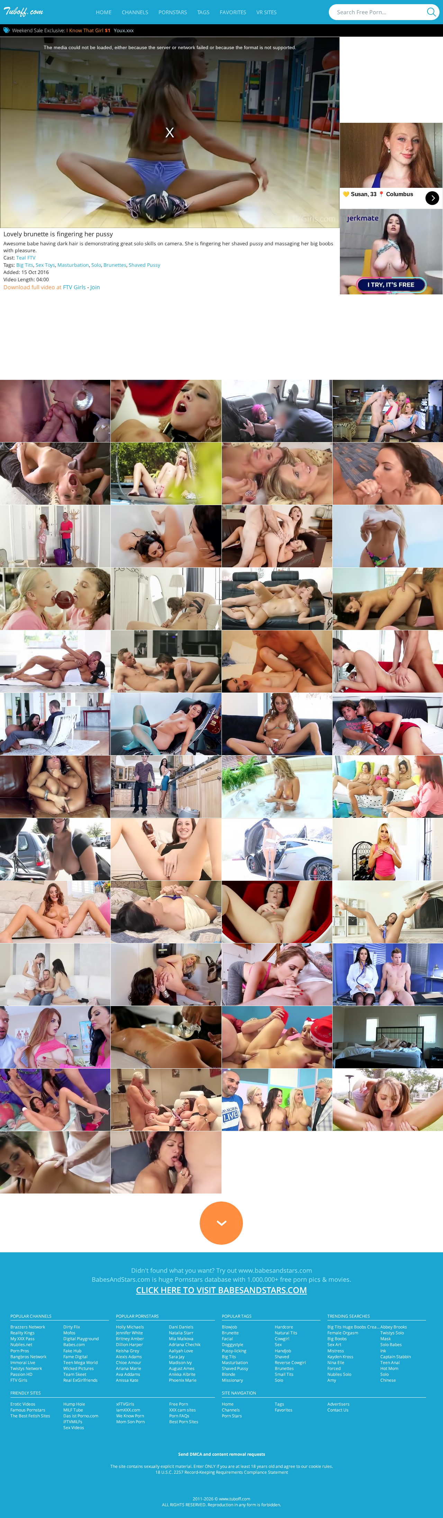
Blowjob (229, 1327)
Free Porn (178, 1404)
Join (95, 287)
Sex (278, 1344)
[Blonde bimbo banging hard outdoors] (388, 536)
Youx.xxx (124, 30)
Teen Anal (390, 1362)
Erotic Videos (22, 1404)
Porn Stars (232, 1416)
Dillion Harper (129, 1344)
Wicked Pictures (78, 1368)
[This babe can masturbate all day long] (277, 849)
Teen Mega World (80, 1362)
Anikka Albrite (182, 1374)
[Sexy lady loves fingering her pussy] (166, 849)
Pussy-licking (234, 1351)
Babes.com (74, 1344)
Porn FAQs (179, 1416)
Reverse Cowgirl (290, 1362)
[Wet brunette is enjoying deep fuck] (166, 1037)
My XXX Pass (22, 1339)
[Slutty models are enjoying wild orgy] (55, 1100)
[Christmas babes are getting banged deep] (277, 1037)
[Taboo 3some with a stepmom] (277, 536)
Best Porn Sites (183, 1422)
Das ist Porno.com (80, 1416)
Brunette (230, 1333)
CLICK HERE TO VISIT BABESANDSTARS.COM (221, 1290)
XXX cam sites (182, 1410)
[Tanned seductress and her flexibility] (55, 787)
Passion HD (21, 1374)
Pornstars (173, 12)
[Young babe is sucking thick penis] (388, 1100)
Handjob (283, 1351)
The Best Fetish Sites (30, 1416)
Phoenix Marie (183, 1380)
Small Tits (284, 1374)
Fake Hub (72, 1351)
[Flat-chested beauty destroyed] (388, 599)
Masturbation (73, 265)
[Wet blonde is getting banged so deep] (277, 787)
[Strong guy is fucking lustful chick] (166, 599)
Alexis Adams (129, 1357)
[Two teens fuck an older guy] (55, 974)
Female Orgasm (342, 1333)
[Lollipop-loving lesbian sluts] (55, 599)
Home (103, 12)
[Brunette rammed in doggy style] (277, 661)
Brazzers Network (27, 1327)
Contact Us (338, 1410)
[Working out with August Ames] (55, 912)
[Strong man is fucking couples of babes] (166, 1100)
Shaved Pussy (144, 265)
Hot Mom (389, 1368)
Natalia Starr (181, 1333)
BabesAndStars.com (121, 1279)
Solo (96, 265)
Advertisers (338, 1404)
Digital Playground (81, 1339)
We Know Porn (130, 1416)
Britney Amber (130, 1339)
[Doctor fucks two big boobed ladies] (55, 1037)
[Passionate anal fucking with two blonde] (277, 473)
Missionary (232, 1380)
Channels (135, 12)
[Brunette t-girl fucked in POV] (166, 1162)
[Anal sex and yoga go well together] (277, 974)
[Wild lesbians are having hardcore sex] (166, 974)
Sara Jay (176, 1357)
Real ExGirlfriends (80, 1380)
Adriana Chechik (184, 1344)
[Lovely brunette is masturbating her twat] (166, 724)
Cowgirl (282, 1339)
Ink (383, 1351)
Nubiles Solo (339, 1374)
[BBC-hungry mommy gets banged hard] (55, 473)
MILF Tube (73, 1410)
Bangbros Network (28, 1357)
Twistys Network (26, 1368)
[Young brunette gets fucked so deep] (55, 661)
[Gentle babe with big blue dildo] (388, 912)
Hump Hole (74, 1404)
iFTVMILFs (72, 1422)
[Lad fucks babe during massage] (55, 1162)
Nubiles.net (21, 1344)
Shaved (282, 1357)
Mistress (335, 1351)
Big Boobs (337, 1339)
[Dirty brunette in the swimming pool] (55, 849)
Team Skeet (74, 1374)
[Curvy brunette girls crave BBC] (166, 536)
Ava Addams (128, 1374)
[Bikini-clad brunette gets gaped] (388, 661)
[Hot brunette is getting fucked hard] (388, 1037)
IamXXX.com (128, 1410)
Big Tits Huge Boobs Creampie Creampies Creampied (379, 1327)
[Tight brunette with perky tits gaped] (277, 599)
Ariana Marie (128, 1368)
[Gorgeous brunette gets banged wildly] (166, 787)
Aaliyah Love (181, 1351)
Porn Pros (19, 1351)
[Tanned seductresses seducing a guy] (55, 724)
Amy (331, 1380)
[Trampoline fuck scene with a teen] (166, 473)
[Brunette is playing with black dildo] (277, 912)
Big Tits (24, 265)
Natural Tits (286, 1333)
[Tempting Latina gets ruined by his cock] (55, 411)
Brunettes (114, 265)
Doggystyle (232, 1344)
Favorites (233, 12)
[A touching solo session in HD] (166, 912)
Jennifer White (129, 1333)
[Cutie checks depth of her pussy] (277, 724)
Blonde (228, 1374)
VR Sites (266, 12)
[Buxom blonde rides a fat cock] (166, 411)
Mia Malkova (181, 1339)
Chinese (388, 1380)
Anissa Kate (127, 1380)
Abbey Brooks (393, 1327)
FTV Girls (74, 287)
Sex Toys (45, 265)
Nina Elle (335, 1362)
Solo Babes (391, 1344)
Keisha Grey (127, 1351)
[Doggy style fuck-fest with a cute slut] (166, 661)
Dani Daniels (181, 1327)
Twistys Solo (392, 1333)
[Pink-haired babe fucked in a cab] (277, 411)
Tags (203, 12)
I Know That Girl (88, 30)
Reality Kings (22, 1333)
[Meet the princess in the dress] (388, 849)
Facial (227, 1339)
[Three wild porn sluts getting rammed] (277, 1100)
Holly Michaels (130, 1327)
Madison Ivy (180, 1362)
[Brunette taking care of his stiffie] (388, 473)
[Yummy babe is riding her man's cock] (388, 724)
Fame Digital (75, 1357)
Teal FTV (25, 257)
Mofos (69, 1333)
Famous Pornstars (27, 1410)
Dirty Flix (71, 1327)
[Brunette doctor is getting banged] (388, 974)
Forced (334, 1368)
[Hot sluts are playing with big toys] (388, 787)
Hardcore (284, 1327)
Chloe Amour (128, 1362)
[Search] (432, 12)
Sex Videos (73, 1427)
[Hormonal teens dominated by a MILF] (388, 411)
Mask (385, 1339)
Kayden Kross (340, 1357)
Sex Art (334, 1344)
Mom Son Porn (130, 1422)
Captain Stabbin (395, 1357)
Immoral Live (22, 1362)
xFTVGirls (125, 1404)
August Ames (182, 1368)
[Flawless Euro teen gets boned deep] (55, 536)
